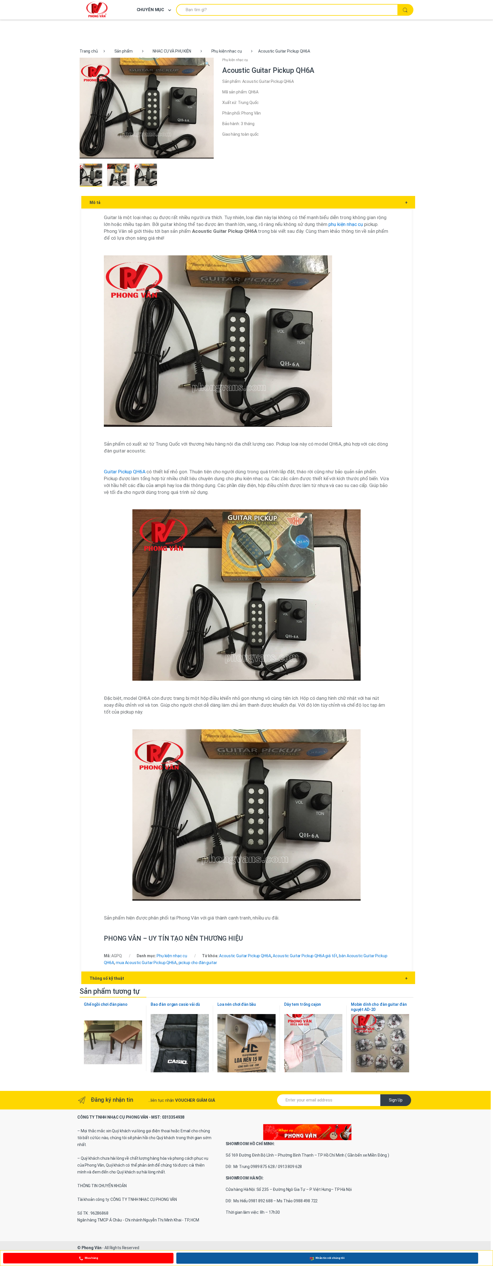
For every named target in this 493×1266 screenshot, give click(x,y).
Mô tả (249, 202)
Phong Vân (92, 1247)
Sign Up (396, 1100)
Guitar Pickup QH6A (124, 471)
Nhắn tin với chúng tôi (330, 1257)
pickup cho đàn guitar (198, 962)
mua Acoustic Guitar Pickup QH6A (146, 962)
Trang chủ (89, 51)
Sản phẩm (123, 51)
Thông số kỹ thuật (249, 978)
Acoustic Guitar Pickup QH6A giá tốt (305, 955)
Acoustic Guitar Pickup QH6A (245, 955)
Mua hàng (91, 1257)
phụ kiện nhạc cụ (345, 224)
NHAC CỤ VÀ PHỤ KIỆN (172, 51)
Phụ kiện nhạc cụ (226, 51)
